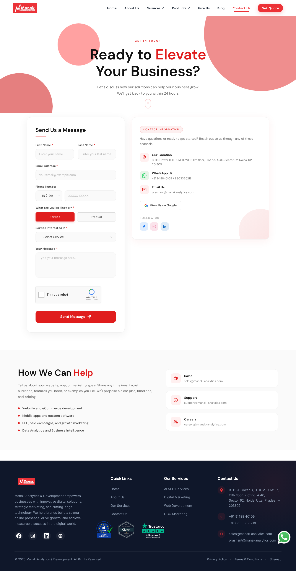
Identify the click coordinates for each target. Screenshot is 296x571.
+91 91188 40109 (242, 516)
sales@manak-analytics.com (250, 534)
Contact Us (241, 8)
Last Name (86, 145)
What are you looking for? (55, 208)
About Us (131, 8)
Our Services (120, 505)
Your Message (47, 249)
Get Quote (270, 8)
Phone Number (46, 187)
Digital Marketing (177, 497)
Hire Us (204, 8)
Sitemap (275, 559)
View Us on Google (163, 205)
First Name (44, 145)
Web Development (178, 505)
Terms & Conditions (248, 559)
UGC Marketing (175, 514)
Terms (95, 300)
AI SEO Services (176, 489)
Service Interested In (52, 228)
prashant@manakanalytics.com (252, 540)
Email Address (47, 166)
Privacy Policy (217, 559)
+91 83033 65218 (242, 523)
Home (112, 8)
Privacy (88, 300)
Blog (221, 8)
